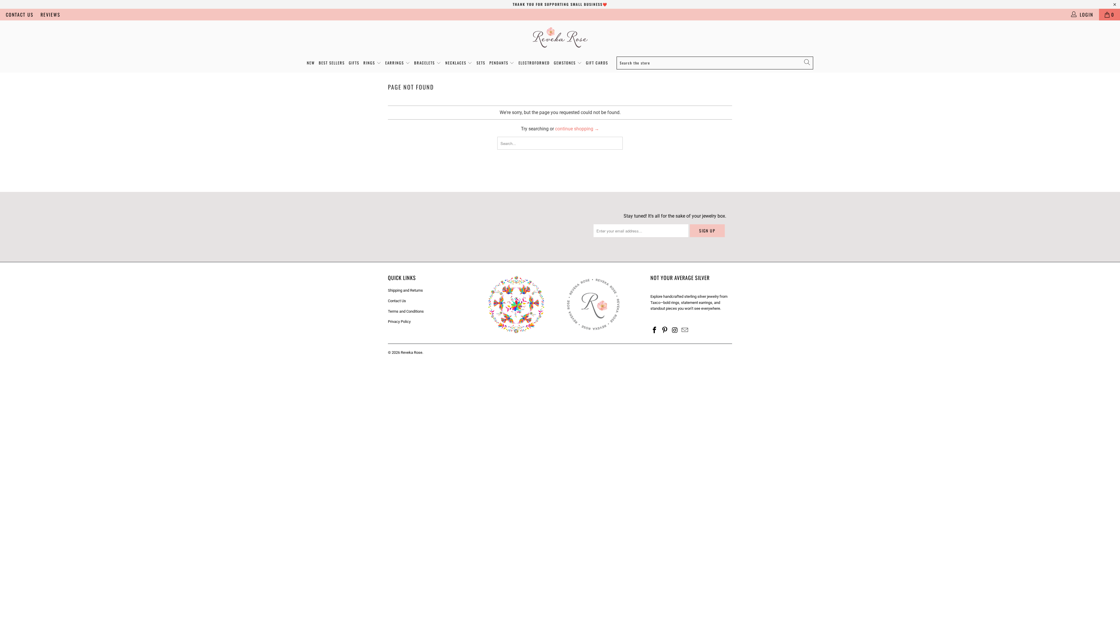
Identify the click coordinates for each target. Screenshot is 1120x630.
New (311, 63)
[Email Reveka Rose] (685, 330)
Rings (370, 63)
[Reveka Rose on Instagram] (675, 330)
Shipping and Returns (405, 290)
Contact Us (20, 14)
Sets (481, 63)
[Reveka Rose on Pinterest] (665, 330)
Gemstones (565, 63)
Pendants (499, 63)
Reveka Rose (411, 352)
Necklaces (456, 63)
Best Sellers (332, 63)
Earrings (395, 63)
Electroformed (534, 63)
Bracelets (425, 63)
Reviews (50, 14)
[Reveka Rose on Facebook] (654, 330)
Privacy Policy (399, 321)
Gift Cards (597, 63)
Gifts (354, 63)
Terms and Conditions (406, 311)
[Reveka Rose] (560, 36)
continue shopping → (577, 129)
